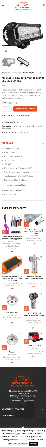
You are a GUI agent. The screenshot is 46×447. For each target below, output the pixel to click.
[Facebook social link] (9, 132)
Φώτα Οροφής (28, 73)
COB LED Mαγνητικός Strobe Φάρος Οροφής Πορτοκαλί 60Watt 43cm (12, 278)
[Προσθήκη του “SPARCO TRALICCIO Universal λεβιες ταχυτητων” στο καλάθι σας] (26, 308)
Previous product (38, 73)
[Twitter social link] (12, 132)
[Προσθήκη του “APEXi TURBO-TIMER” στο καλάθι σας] (26, 341)
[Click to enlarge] (6, 50)
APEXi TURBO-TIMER (33, 346)
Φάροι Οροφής (16, 283)
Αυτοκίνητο (17, 126)
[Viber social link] (27, 132)
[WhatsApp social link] (24, 132)
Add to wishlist (23, 115)
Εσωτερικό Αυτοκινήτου (12, 244)
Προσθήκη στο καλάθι (25, 109)
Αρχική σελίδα (7, 73)
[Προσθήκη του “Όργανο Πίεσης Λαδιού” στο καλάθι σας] (4, 307)
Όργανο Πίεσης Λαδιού (12, 312)
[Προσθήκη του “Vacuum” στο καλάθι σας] (4, 347)
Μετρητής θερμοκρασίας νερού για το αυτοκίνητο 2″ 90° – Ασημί (34, 231)
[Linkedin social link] (21, 132)
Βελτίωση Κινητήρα (34, 283)
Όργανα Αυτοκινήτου (34, 240)
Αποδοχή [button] (33, 444)
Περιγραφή (7, 143)
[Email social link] (15, 132)
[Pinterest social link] (18, 132)
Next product (43, 73)
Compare (8, 115)
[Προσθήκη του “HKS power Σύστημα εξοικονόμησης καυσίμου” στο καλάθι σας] (26, 271)
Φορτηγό (17, 73)
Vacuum (12, 352)
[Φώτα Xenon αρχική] (23, 381)
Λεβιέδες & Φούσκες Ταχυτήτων (12, 247)
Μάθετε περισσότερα (17, 444)
